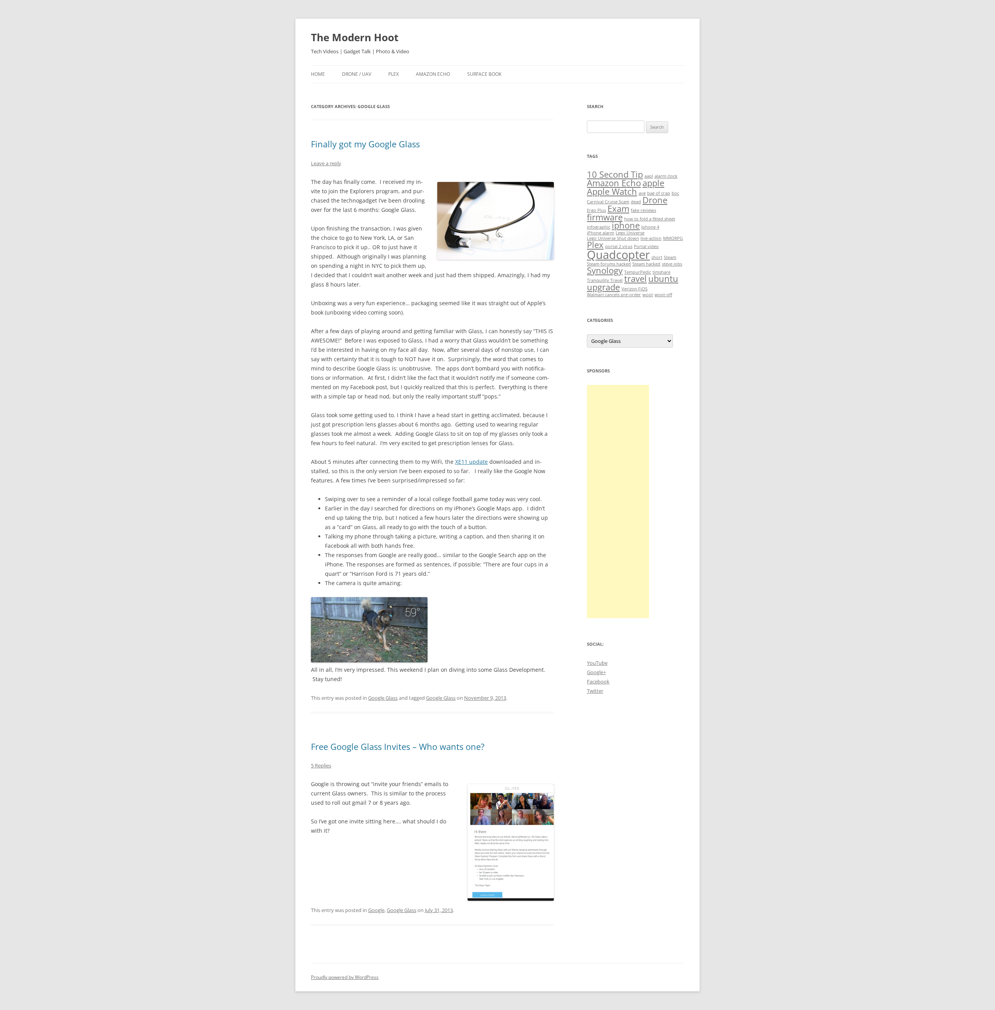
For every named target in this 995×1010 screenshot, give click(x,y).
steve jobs (672, 264)
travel (635, 278)
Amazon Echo (433, 74)
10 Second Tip (615, 174)
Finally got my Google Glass (365, 144)
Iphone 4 (650, 227)
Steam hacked (646, 264)
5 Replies (321, 765)
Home (318, 74)
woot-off (663, 294)
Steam (670, 257)
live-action (651, 238)
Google (376, 910)
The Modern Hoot (354, 37)
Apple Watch (612, 191)
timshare (661, 272)
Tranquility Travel (605, 280)
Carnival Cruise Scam (608, 201)
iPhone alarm (600, 233)
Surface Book (484, 74)
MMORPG (673, 238)
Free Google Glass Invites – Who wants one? (398, 746)
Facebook (598, 681)
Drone (654, 200)
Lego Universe (630, 233)
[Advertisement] (618, 501)
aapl (648, 176)
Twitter (595, 690)
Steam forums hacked (609, 264)
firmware (605, 217)
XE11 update (471, 461)
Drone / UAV (356, 74)
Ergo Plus (596, 210)
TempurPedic (637, 272)
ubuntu (663, 278)
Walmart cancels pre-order (614, 294)
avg (642, 193)
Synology (605, 270)
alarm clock (666, 176)
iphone (626, 225)
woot (647, 294)
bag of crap (658, 193)
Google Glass (383, 697)
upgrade (603, 287)
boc (675, 193)
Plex (393, 74)
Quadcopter (618, 254)
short (656, 257)
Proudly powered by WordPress (345, 977)
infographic (598, 227)
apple (653, 183)
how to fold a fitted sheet (649, 219)
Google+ (596, 672)
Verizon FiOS (634, 289)
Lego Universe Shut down (613, 238)
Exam (618, 208)
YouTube (597, 662)
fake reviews (643, 210)
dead (636, 201)
